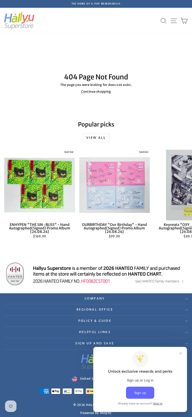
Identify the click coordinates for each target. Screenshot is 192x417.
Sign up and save (94, 343)
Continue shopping (96, 92)
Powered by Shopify (96, 413)
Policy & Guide (95, 321)
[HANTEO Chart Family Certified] (96, 273)
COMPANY (94, 299)
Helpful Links (94, 332)
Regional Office (94, 310)
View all (96, 138)
